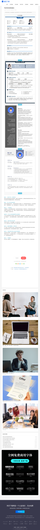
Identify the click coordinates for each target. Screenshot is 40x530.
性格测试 (31, 4)
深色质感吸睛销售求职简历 (7, 442)
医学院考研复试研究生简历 (7, 445)
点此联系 (25, 261)
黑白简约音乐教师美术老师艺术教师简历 (9, 438)
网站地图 (25, 527)
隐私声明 (21, 527)
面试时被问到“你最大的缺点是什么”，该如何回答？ (21, 267)
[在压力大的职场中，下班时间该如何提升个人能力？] (20, 415)
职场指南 (26, 4)
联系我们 (15, 527)
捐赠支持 (36, 4)
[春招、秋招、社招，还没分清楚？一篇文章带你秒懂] (20, 332)
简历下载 (6, 1)
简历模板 (11, 4)
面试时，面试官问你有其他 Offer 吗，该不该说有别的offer (12, 400)
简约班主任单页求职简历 (6, 441)
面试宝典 (21, 4)
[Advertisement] (20, 248)
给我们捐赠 (19, 508)
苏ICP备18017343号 (24, 528)
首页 (7, 4)
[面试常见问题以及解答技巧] (20, 304)
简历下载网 (11, 506)
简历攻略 (16, 4)
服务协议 (18, 527)
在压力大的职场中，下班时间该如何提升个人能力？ (10, 428)
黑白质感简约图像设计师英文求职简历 (8, 439)
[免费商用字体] (20, 472)
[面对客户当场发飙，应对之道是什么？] (20, 360)
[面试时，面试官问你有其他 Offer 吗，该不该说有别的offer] (20, 388)
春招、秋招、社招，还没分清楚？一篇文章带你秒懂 (10, 345)
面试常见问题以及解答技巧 (7, 317)
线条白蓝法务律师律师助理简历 (7, 436)
